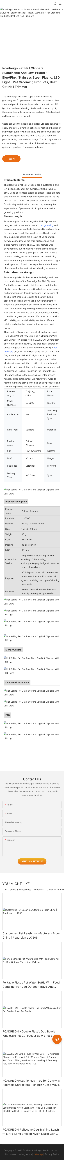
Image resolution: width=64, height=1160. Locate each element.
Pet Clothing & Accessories (17, 889)
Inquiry (11, 158)
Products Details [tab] (32, 174)
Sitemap (38, 1154)
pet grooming (46, 225)
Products (38, 889)
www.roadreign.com (21, 1154)
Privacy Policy (52, 1154)
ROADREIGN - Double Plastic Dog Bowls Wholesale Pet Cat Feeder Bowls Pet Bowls (30, 1033)
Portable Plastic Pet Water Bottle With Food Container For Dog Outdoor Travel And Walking (31, 985)
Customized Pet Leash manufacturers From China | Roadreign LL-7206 (31, 935)
